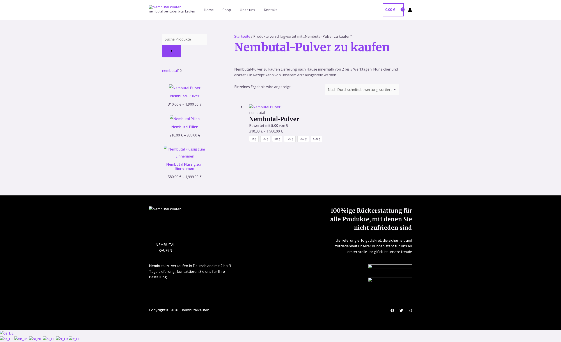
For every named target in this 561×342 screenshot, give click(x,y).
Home (209, 9)
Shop (226, 9)
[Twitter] (401, 310)
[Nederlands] (36, 338)
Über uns (247, 9)
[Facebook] (392, 310)
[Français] (62, 338)
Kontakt (270, 9)
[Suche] (171, 51)
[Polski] (49, 338)
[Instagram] (410, 310)
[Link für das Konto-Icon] (410, 10)
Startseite (242, 36)
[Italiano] (74, 338)
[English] (21, 338)
